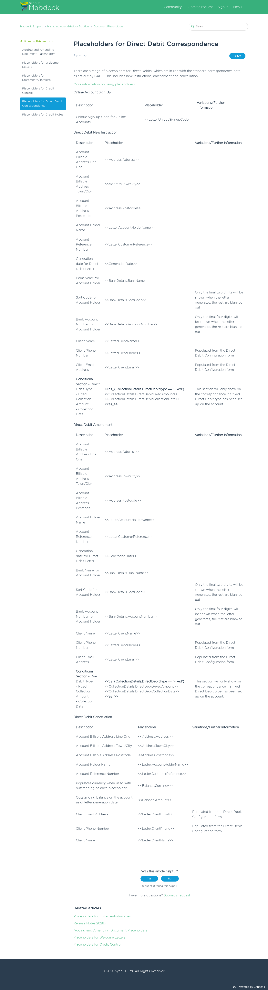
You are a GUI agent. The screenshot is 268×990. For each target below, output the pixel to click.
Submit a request (200, 7)
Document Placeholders (108, 26)
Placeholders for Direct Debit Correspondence (42, 103)
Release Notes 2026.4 (90, 923)
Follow (237, 56)
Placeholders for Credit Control (38, 90)
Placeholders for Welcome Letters (40, 65)
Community (173, 7)
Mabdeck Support (31, 26)
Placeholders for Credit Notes (42, 114)
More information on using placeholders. (105, 84)
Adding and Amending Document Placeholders (38, 52)
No (169, 878)
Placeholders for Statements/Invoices (36, 77)
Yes (149, 878)
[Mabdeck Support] (39, 7)
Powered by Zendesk (251, 986)
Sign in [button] (223, 7)
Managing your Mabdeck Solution (68, 26)
